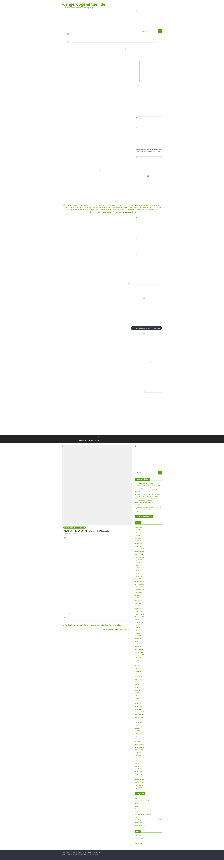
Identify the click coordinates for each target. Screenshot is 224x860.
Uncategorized (139, 822)
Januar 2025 (138, 579)
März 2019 (138, 769)
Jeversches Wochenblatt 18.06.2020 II (116, 629)
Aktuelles (137, 798)
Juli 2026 (137, 530)
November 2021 (139, 682)
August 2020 (138, 722)
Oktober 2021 (139, 684)
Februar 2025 (139, 576)
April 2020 (138, 733)
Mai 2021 (137, 698)
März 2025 (138, 573)
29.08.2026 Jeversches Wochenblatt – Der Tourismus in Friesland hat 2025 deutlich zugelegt (147, 489)
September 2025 (139, 557)
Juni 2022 (137, 663)
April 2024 (138, 603)
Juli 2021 (137, 693)
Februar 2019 (139, 771)
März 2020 (138, 736)
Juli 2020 (137, 725)
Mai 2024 (137, 600)
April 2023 (138, 636)
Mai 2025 (137, 568)
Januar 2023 (138, 644)
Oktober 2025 (139, 554)
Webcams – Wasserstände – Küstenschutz (98, 437)
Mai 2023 (137, 633)
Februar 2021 (139, 706)
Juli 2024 (137, 595)
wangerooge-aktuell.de (83, 4)
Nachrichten (71, 437)
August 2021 (138, 690)
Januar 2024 (138, 611)
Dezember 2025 (139, 549)
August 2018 (138, 788)
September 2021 (139, 687)
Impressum (125, 437)
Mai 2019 (137, 763)
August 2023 (138, 625)
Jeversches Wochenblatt (70, 527)
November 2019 (139, 747)
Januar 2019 (138, 774)
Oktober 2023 (139, 619)
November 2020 (139, 714)
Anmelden (138, 835)
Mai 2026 (137, 535)
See (84, 527)
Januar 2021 (138, 709)
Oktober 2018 (139, 782)
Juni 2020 (137, 728)
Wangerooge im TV (148, 437)
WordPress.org (139, 843)
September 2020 (139, 720)
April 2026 (138, 538)
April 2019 (138, 766)
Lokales (137, 806)
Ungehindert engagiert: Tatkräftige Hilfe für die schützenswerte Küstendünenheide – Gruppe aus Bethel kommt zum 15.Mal (147, 496)
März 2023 (138, 638)
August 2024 (138, 592)
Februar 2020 (139, 739)
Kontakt (117, 437)
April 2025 (138, 570)
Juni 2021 (137, 695)
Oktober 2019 (139, 750)
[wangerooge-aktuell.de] (64, 439)
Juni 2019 (137, 760)
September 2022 (139, 655)
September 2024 (139, 589)
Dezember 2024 (139, 581)
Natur (136, 809)
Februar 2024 (139, 608)
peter (75, 533)
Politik (136, 811)
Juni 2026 (137, 532)
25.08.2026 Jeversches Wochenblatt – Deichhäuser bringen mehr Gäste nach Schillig (146, 502)
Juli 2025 (137, 562)
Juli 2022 (137, 660)
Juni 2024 (137, 598)
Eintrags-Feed (139, 838)
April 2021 (138, 701)
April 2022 (138, 668)
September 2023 (139, 622)
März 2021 (138, 703)
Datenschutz (135, 437)
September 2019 (139, 752)
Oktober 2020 (139, 717)
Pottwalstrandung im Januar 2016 (144, 814)
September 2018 (139, 785)
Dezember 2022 (139, 646)
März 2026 (138, 541)
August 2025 (138, 560)
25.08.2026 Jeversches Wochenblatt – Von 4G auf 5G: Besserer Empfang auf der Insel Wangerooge (148, 509)
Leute (79, 527)
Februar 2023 (139, 641)
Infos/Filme (83, 441)
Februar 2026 (139, 543)
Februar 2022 (139, 674)
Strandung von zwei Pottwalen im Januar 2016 (148, 820)
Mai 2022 (137, 665)
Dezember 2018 (139, 777)
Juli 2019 (137, 758)
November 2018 (139, 779)
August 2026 (138, 527)
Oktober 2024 (139, 587)
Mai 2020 (137, 731)
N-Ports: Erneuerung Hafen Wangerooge (146, 328)
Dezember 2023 (139, 614)
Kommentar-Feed (140, 841)
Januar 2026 (138, 546)
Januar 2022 (138, 676)
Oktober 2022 (139, 652)
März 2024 (138, 606)
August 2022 (138, 657)
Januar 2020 (138, 741)
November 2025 (139, 551)
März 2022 (138, 671)
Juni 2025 (137, 565)
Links (81, 437)
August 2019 (138, 755)
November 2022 (139, 649)
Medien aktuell (94, 441)
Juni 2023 (137, 630)
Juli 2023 (137, 627)
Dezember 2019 (139, 744)
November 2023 (139, 617)
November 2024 (139, 584)
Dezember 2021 (139, 679)
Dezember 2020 (139, 712)
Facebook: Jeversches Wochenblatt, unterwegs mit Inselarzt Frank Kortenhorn (92, 625)
